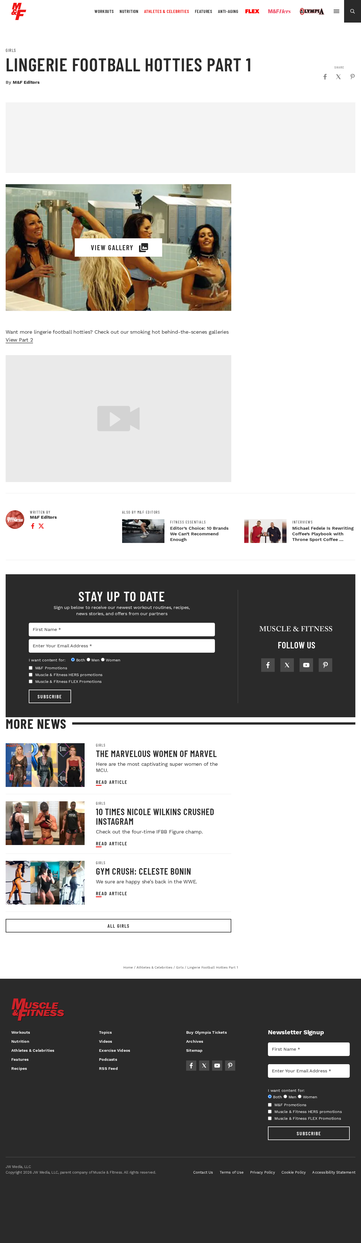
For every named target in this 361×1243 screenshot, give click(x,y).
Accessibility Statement (333, 1172)
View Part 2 (19, 340)
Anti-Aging (228, 11)
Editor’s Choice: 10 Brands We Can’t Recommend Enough (199, 533)
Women (113, 660)
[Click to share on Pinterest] (352, 77)
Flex (252, 11)
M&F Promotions (51, 668)
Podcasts (108, 1059)
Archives (194, 1041)
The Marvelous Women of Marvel (156, 753)
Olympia (312, 11)
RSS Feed (108, 1068)
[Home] (18, 17)
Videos (105, 1041)
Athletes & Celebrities (166, 11)
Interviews (302, 522)
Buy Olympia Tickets (206, 1032)
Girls (11, 50)
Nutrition (129, 11)
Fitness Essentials (188, 522)
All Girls (118, 926)
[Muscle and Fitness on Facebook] (268, 665)
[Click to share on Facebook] (325, 77)
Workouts (104, 11)
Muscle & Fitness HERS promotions (69, 674)
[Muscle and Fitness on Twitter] (287, 665)
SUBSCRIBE (50, 696)
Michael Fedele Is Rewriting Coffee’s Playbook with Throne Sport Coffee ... (323, 533)
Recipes (19, 1068)
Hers (279, 11)
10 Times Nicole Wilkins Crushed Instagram (155, 816)
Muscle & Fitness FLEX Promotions (68, 681)
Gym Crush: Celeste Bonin (143, 871)
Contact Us (203, 1172)
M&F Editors (26, 82)
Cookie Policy (293, 1172)
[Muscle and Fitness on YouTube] (306, 665)
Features (203, 11)
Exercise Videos (114, 1050)
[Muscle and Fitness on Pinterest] (325, 665)
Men (95, 660)
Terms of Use (232, 1172)
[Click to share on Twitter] (338, 77)
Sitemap (194, 1050)
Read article (111, 782)
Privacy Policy (262, 1172)
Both (80, 660)
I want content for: (47, 660)
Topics (105, 1032)
